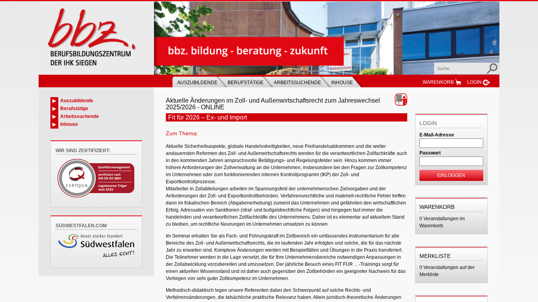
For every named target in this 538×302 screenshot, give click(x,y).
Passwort (430, 153)
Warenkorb (438, 82)
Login (474, 82)
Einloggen (451, 175)
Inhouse (342, 82)
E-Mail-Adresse (436, 135)
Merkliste (435, 256)
